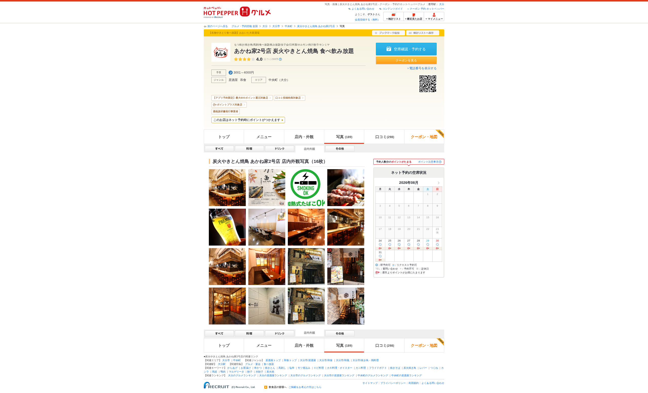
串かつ (258, 367)
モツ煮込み (304, 367)
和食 (243, 80)
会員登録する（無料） (367, 19)
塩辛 (291, 367)
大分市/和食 (326, 360)
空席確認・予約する (410, 49)
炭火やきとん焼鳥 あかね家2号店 (316, 26)
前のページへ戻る (218, 26)
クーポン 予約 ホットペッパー (427, 8)
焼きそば (395, 367)
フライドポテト (378, 367)
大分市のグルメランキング (305, 375)
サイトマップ (370, 383)
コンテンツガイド (392, 8)
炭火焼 (270, 371)
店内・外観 (304, 137)
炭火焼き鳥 (409, 367)
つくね (434, 367)
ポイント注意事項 (428, 161)
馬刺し (282, 367)
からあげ (232, 367)
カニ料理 (361, 367)
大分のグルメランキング (242, 375)
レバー (423, 367)
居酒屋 (233, 80)
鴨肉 (223, 371)
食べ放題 (269, 364)
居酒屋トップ (273, 360)
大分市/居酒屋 (308, 360)
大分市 (276, 26)
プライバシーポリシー (393, 383)
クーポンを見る (406, 60)
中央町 (288, 26)
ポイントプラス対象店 (229, 104)
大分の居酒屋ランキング (273, 375)
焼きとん (270, 367)
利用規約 (414, 383)
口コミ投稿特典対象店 (288, 97)
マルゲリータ (236, 371)
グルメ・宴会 (252, 364)
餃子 (249, 371)
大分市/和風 (342, 360)
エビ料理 (319, 367)
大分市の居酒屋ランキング (339, 375)
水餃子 (259, 371)
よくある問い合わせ (363, 8)
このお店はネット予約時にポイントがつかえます (246, 120)
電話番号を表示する (423, 68)
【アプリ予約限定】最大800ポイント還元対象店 (240, 97)
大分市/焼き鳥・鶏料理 (366, 360)
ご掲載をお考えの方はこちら (305, 387)
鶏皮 (214, 371)
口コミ (384, 137)
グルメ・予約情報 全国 (245, 26)
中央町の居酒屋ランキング (406, 375)
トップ (224, 137)
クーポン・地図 (424, 137)
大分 (441, 4)
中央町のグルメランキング (373, 375)
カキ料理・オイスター (339, 367)
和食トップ (290, 360)
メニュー (264, 137)
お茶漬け (246, 367)
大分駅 (222, 364)
